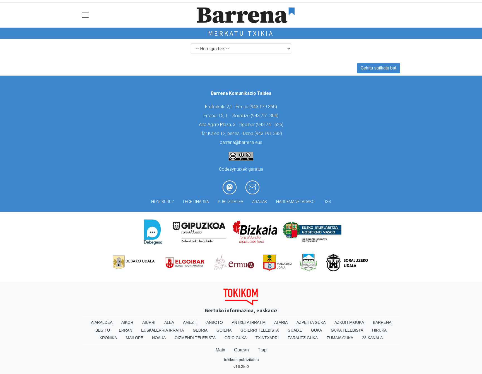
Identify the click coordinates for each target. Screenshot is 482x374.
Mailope (134, 338)
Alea (169, 322)
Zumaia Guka (340, 338)
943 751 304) (265, 115)
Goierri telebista (259, 330)
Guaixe (295, 330)
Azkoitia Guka (349, 322)
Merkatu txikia (241, 33)
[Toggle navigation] (85, 15)
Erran (125, 330)
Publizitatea (230, 201)
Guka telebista (347, 330)
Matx (220, 350)
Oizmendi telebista (195, 338)
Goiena (224, 330)
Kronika (108, 338)
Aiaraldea (101, 322)
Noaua (159, 338)
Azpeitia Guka (311, 322)
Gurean (241, 350)
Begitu (102, 330)
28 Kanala (372, 338)
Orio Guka (236, 338)
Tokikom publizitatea (241, 359)
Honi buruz (162, 201)
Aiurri (148, 322)
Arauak (259, 201)
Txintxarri (267, 338)
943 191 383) (269, 133)
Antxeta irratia (248, 322)
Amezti (190, 322)
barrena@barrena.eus (241, 142)
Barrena (382, 322)
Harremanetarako (295, 201)
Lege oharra (196, 201)
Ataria (281, 322)
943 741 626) (270, 124)
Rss (327, 201)
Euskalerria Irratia (162, 330)
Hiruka (379, 330)
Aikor (127, 322)
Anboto (214, 322)
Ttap (262, 350)
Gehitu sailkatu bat (378, 68)
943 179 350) (264, 106)
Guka (316, 330)
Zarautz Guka (303, 338)
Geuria (200, 330)
